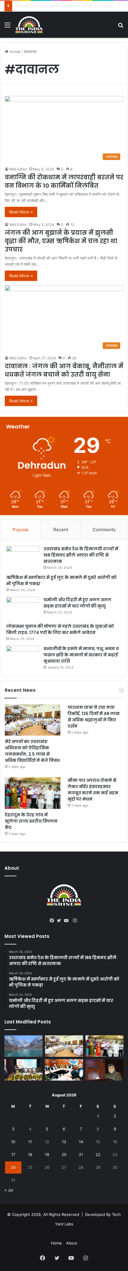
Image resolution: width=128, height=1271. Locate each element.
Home (14, 51)
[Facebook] (53, 920)
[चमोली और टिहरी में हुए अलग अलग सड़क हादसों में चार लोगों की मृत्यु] (22, 608)
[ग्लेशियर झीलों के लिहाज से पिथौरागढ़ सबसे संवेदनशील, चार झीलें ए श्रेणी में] (23, 1046)
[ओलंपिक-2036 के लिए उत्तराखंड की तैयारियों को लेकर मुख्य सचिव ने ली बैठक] (64, 1070)
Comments (104, 529)
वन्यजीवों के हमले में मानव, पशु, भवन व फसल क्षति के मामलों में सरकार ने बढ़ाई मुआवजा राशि (81, 655)
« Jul (8, 1190)
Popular (21, 529)
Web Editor (18, 169)
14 (81, 1141)
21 (81, 1154)
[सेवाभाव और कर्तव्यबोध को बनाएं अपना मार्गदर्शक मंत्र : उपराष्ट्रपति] (23, 1070)
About (71, 1243)
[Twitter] (60, 920)
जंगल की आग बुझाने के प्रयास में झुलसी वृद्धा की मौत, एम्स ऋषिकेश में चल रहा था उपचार (61, 241)
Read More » (21, 211)
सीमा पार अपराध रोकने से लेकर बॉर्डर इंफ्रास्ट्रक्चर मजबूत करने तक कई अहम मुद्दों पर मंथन (93, 789)
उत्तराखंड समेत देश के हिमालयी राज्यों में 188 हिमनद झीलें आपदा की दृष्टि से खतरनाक (80, 555)
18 (30, 1154)
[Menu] (7, 27)
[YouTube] (67, 920)
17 (13, 1154)
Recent (60, 529)
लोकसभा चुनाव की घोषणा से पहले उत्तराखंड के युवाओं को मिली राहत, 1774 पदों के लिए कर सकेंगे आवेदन (60, 629)
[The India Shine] (29, 25)
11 (30, 1141)
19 (47, 1154)
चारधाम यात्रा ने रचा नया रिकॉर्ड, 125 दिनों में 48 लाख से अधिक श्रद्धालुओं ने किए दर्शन (94, 716)
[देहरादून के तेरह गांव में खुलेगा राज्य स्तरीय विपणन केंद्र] (32, 793)
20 (64, 1154)
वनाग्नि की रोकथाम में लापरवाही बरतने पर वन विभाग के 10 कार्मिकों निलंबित (64, 181)
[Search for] (121, 27)
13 (64, 1141)
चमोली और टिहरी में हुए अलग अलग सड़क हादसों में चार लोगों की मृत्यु (77, 603)
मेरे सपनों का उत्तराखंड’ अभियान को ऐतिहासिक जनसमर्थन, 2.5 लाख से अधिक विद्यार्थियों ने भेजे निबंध (32, 751)
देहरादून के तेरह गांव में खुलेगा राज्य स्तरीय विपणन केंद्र (31, 821)
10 (13, 1141)
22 (98, 1154)
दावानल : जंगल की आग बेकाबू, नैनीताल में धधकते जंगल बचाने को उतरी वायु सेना (64, 370)
